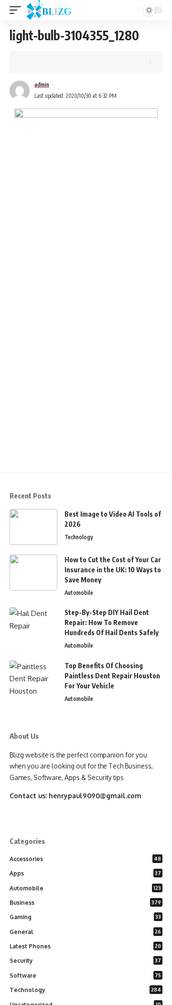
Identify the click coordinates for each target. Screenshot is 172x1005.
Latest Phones (85, 946)
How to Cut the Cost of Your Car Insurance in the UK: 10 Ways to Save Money (112, 570)
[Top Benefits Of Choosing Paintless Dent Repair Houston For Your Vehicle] (33, 679)
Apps (85, 873)
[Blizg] (56, 10)
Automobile (78, 592)
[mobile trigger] (18, 10)
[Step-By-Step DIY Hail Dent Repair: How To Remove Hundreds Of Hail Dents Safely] (33, 625)
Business (85, 902)
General (85, 931)
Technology (78, 537)
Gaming (85, 917)
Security (85, 960)
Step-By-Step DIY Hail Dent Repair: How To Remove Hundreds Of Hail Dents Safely (111, 622)
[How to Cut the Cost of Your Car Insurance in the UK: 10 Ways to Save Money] (33, 573)
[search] (130, 10)
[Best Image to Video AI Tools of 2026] (33, 527)
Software (85, 975)
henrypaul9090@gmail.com (95, 796)
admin (41, 84)
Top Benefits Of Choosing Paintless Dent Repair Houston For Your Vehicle (112, 676)
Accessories (85, 859)
